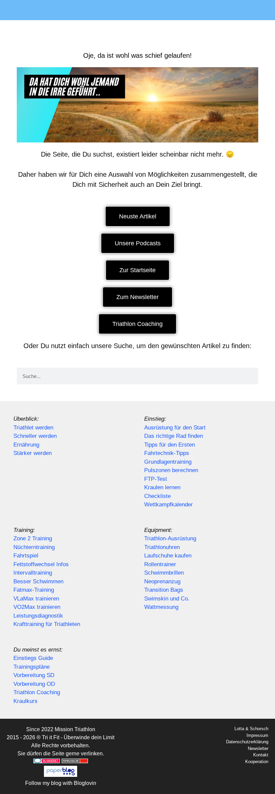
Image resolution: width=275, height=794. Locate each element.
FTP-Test (155, 479)
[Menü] (128, 10)
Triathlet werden (33, 427)
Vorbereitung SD (33, 675)
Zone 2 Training (32, 538)
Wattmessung (161, 607)
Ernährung (26, 445)
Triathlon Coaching (36, 692)
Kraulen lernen (162, 487)
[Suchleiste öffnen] (265, 10)
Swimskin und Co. (166, 598)
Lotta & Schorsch (251, 728)
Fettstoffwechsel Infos (41, 564)
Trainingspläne (31, 667)
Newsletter (258, 748)
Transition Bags (163, 590)
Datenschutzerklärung (247, 741)
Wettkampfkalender (168, 504)
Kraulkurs (25, 701)
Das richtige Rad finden (173, 436)
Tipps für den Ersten (169, 445)
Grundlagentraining (167, 462)
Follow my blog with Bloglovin (60, 783)
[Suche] (249, 376)
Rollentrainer (160, 564)
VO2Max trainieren (36, 607)
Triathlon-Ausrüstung (170, 538)
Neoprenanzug (162, 581)
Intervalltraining (32, 573)
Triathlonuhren (162, 547)
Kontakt (260, 754)
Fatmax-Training (33, 590)
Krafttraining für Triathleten (46, 624)
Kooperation (256, 761)
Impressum (257, 735)
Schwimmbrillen (164, 573)
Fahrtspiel (25, 555)
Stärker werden (32, 453)
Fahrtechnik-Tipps (166, 453)
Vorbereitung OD (34, 684)
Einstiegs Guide (33, 658)
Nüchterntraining (34, 547)
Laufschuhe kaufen (167, 555)
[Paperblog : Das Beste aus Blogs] (60, 775)
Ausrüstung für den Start (175, 427)
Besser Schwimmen (38, 581)
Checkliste (157, 496)
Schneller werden (35, 436)
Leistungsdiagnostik (38, 616)
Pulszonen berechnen (171, 470)
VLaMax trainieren (36, 598)
